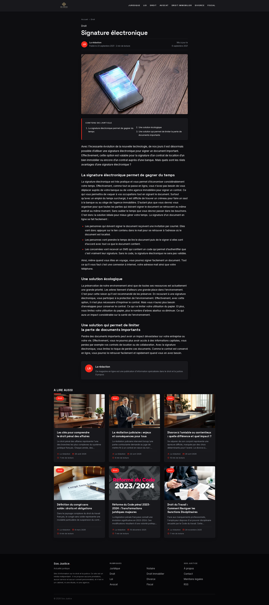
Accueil (84, 19)
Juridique (134, 5)
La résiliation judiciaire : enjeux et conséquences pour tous (131, 434)
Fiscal (211, 5)
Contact (188, 573)
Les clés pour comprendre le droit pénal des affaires (73, 434)
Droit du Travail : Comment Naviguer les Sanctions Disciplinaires (182, 508)
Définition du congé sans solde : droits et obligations (74, 506)
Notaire (151, 568)
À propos (99, 374)
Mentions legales (193, 579)
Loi (145, 5)
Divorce (200, 5)
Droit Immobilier (182, 5)
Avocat (164, 5)
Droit (153, 5)
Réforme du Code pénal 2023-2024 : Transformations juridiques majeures (131, 508)
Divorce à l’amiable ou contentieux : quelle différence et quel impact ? (189, 434)
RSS (186, 584)
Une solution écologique (150, 127)
